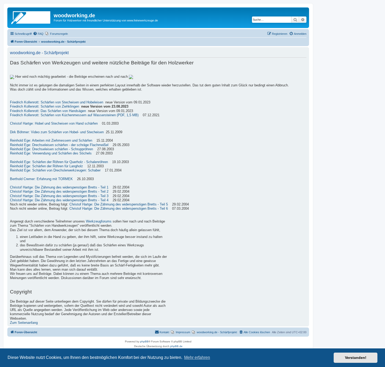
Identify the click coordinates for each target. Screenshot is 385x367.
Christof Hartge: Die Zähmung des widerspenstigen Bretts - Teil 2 (59, 191)
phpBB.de (176, 346)
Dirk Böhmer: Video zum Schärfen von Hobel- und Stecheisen (57, 132)
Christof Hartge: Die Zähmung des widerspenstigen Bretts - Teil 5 (118, 204)
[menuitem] (38, 34)
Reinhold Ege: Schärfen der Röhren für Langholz (46, 166)
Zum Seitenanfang (24, 323)
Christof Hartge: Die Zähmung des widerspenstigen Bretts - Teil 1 (59, 187)
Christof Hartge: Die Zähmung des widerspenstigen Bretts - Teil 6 (118, 208)
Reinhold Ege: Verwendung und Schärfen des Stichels (51, 153)
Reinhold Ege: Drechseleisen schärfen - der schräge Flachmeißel (59, 145)
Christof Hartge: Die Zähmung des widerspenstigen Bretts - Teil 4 (59, 200)
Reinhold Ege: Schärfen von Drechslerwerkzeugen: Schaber (55, 170)
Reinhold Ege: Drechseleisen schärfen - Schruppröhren (51, 149)
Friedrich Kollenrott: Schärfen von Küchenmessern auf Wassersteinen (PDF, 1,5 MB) (74, 115)
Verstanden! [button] (355, 357)
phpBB (144, 341)
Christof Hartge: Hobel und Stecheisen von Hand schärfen (54, 123)
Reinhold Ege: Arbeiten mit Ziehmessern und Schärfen (51, 140)
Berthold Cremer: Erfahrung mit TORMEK (41, 179)
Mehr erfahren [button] (197, 357)
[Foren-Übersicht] (31, 17)
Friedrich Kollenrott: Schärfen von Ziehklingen (44, 106)
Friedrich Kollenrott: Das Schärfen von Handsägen (48, 111)
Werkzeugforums (99, 221)
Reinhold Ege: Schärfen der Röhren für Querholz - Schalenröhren (59, 162)
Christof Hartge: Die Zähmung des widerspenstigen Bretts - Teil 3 (59, 196)
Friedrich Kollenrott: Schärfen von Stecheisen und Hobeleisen (56, 102)
